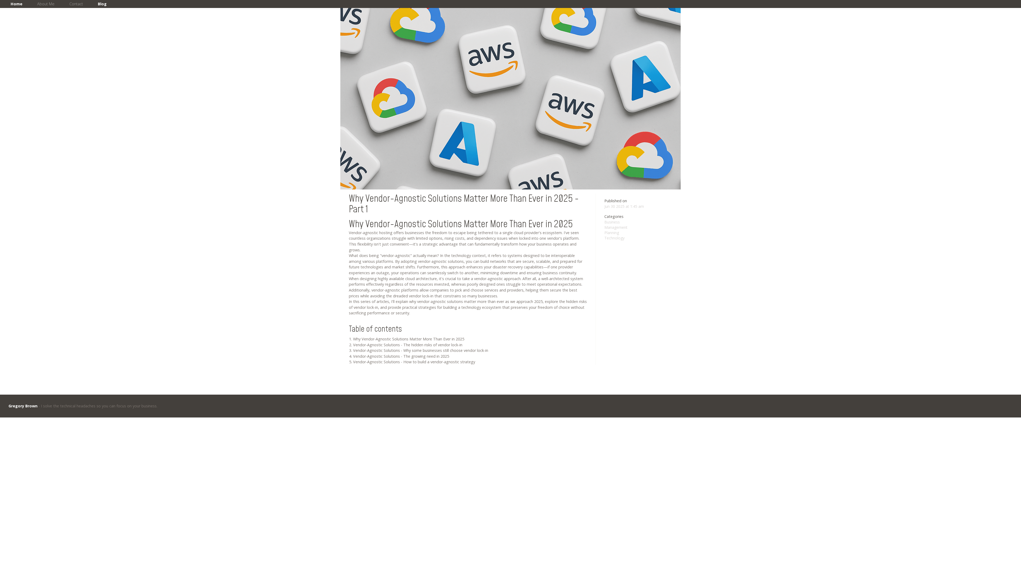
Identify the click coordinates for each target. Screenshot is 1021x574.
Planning (611, 232)
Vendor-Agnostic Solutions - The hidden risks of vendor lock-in (407, 344)
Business (612, 222)
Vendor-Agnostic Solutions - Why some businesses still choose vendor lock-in (420, 350)
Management (615, 227)
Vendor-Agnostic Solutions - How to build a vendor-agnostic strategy (414, 361)
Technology (614, 237)
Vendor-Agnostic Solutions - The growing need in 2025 (401, 356)
